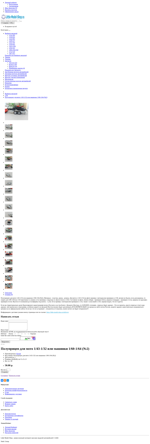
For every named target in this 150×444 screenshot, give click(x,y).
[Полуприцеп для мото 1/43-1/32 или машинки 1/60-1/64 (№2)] (16, 122)
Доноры (8, 59)
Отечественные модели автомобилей (18, 81)
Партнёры (8, 417)
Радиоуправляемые (11, 85)
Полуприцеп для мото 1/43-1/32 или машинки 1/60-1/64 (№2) (26, 97)
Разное (7, 86)
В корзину (5, 372)
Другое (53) (13, 63)
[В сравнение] (3, 344)
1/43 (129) (12, 46)
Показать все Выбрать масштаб (16, 55)
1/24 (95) (12, 39)
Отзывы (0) (9, 294)
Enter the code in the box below (11, 335)
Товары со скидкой (11, 419)
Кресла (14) (13, 66)
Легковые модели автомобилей (16, 74)
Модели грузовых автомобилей (16, 75)
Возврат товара (10, 404)
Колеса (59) (13, 64)
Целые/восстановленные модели (16, 88)
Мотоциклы (9, 79)
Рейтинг (4, 334)
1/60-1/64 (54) (13, 50)
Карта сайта (9, 406)
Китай (18, 354)
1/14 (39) (12, 35)
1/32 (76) (12, 42)
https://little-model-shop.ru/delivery (57, 312)
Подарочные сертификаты (14, 415)
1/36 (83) (12, 44)
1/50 (6, 95)
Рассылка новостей (11, 433)
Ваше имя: (4, 321)
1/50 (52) (12, 48)
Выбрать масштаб (11, 33)
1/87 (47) (12, 53)
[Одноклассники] (5, 380)
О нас (7, 392)
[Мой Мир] (8, 380)
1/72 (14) (12, 52)
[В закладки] (1, 344)
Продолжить (5, 342)
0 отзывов (4, 375)
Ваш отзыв (4, 330)
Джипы (7, 57)
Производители (10, 414)
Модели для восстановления (15, 77)
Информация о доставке (13, 394)
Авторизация (13, 6)
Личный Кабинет (11, 427)
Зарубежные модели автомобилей (16, 72)
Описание (8, 293)
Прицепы (8, 83)
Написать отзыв (14, 375)
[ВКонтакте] (2, 380)
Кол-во (3, 370)
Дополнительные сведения (14, 388)
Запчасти (8, 61)
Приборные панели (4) (17, 68)
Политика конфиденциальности (16, 390)
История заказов (10, 429)
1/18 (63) (12, 37)
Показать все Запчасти (13, 70)
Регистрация (13, 4)
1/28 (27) (12, 41)
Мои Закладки (10, 431)
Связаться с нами (11, 402)
